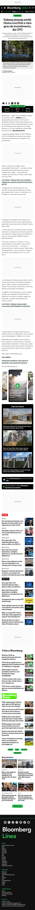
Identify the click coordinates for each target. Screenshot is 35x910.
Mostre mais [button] (17, 806)
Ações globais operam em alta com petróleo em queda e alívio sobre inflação (13, 607)
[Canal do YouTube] (13, 822)
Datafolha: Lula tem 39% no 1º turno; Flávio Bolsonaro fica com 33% (12, 533)
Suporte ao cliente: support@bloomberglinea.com (13, 904)
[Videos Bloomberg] (17, 650)
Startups (4, 877)
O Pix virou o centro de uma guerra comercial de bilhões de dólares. (13, 688)
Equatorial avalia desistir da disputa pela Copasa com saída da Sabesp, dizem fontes (17, 427)
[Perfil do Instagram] (17, 822)
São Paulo (24, 749)
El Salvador (4, 862)
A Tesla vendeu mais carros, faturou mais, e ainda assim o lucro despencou (12, 681)
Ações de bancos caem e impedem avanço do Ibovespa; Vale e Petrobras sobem (12, 622)
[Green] (17, 696)
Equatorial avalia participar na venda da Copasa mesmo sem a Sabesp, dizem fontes (17, 470)
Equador (4, 857)
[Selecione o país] (5, 8)
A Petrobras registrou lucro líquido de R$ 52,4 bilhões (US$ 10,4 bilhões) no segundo (13, 664)
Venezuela (4, 852)
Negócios (17, 15)
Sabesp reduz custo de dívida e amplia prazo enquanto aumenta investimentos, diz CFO (17, 182)
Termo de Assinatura (7, 892)
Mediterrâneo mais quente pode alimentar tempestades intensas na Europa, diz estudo (12, 719)
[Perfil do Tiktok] (24, 822)
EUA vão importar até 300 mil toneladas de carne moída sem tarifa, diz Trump (25, 798)
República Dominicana (7, 865)
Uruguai (4, 860)
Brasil (3, 847)
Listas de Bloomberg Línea (8, 874)
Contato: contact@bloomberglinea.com (11, 903)
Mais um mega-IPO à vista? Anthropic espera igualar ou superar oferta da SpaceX (11, 615)
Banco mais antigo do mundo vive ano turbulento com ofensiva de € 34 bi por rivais (12, 563)
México (3, 848)
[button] (3, 103)
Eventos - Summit (6, 901)
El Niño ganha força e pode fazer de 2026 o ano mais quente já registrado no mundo (13, 726)
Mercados (4, 873)
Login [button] (32, 8)
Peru (3, 855)
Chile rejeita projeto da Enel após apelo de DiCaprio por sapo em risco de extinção (11, 704)
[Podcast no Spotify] (28, 822)
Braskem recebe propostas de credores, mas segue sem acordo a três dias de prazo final (13, 573)
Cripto (3, 885)
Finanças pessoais (6, 880)
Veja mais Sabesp (17, 407)
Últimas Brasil (17, 752)
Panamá (4, 858)
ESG (3, 879)
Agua (17, 749)
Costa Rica (4, 861)
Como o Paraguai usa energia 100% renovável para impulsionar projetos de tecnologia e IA (12, 741)
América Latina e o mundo (8, 845)
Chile (3, 854)
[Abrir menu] (2, 8)
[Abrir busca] (29, 8)
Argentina (4, 849)
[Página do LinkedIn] (20, 822)
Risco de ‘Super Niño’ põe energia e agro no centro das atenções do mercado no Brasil (16, 449)
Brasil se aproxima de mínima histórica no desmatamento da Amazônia (13, 733)
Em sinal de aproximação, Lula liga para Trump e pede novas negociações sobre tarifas (12, 523)
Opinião (4, 882)
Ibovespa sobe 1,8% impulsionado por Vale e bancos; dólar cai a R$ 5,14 (11, 542)
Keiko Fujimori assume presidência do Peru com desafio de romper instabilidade (11, 673)
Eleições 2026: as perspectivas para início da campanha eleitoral (11, 657)
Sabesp (10, 749)
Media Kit (4, 895)
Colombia (4, 851)
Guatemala (4, 864)
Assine (3, 891)
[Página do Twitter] (9, 822)
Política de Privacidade (7, 894)
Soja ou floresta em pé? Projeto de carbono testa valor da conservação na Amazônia (13, 711)
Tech (3, 876)
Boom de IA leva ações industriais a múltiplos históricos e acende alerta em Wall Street (12, 553)
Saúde (3, 883)
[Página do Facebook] (5, 822)
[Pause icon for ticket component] (2, 12)
